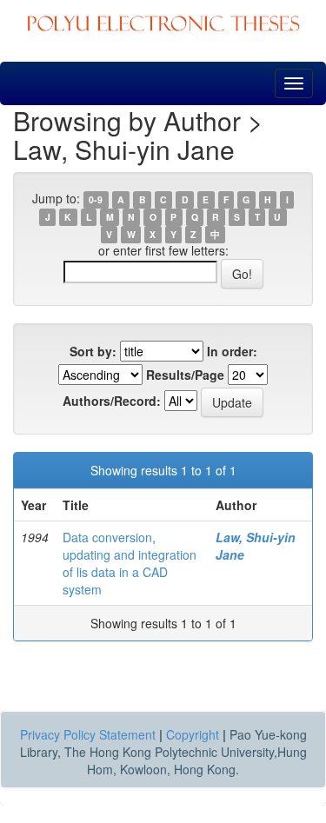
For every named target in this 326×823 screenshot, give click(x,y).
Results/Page (185, 374)
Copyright (192, 734)
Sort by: (93, 351)
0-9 (96, 199)
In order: (232, 351)
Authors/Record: (112, 400)
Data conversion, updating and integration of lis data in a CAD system (129, 563)
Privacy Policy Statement (88, 734)
